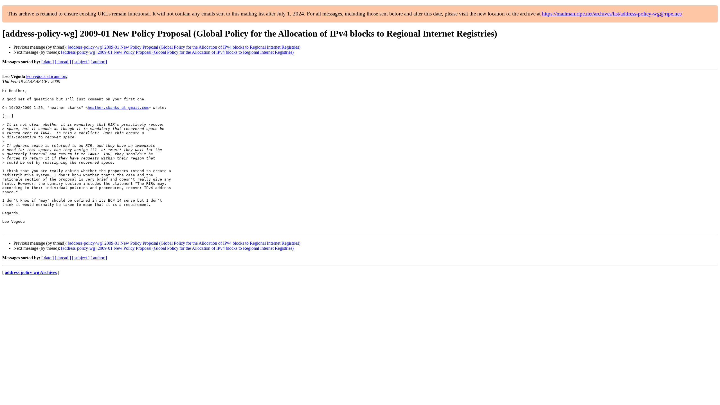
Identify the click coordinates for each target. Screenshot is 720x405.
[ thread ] (63, 61)
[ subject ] (80, 61)
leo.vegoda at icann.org (47, 76)
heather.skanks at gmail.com (118, 107)
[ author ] (99, 61)
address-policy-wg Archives (31, 272)
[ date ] (47, 61)
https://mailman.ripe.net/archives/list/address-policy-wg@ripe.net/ (612, 14)
